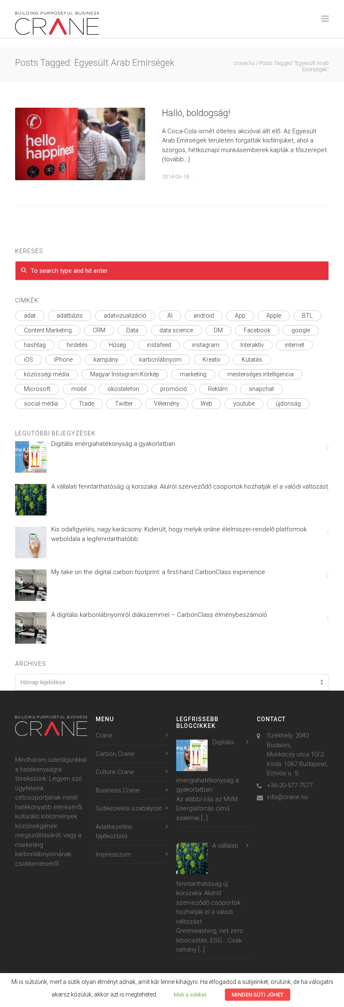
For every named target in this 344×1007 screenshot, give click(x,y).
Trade (86, 403)
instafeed (159, 345)
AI (169, 315)
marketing (193, 374)
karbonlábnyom (160, 359)
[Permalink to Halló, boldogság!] (80, 144)
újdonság (288, 403)
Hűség (117, 345)
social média (41, 403)
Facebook (257, 330)
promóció (173, 389)
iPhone (63, 359)
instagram (205, 345)
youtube (244, 403)
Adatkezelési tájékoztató (114, 831)
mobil (78, 389)
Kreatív (212, 359)
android (203, 315)
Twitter (124, 403)
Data (132, 330)
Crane (104, 735)
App (240, 315)
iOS (28, 359)
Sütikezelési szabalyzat (129, 808)
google (301, 330)
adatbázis (70, 315)
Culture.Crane (115, 772)
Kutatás (252, 359)
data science (176, 330)
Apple (273, 315)
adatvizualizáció (125, 315)
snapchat (261, 389)
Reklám (218, 389)
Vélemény (167, 403)
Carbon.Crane (115, 754)
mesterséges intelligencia (260, 374)
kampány (106, 359)
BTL (307, 315)
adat (30, 315)
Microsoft (37, 389)
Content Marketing (48, 330)
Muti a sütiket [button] (190, 994)
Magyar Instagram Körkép (124, 374)
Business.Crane (118, 790)
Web (206, 403)
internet (294, 345)
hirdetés (77, 345)
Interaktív (252, 345)
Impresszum (113, 854)
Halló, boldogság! (196, 113)
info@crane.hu (287, 797)
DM (218, 330)
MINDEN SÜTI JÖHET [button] (258, 994)
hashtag (35, 345)
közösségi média (46, 374)
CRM (99, 330)
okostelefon (123, 389)
